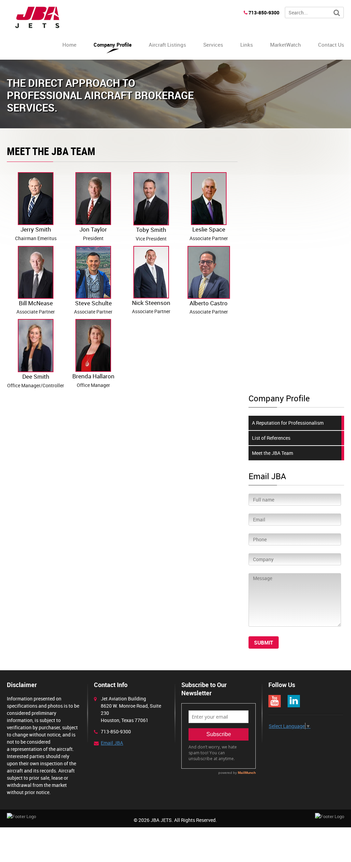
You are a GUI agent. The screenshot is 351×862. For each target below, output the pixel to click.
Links (246, 44)
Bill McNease (35, 307)
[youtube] (274, 701)
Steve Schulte (93, 307)
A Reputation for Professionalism (288, 423)
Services (213, 44)
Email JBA (112, 743)
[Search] (337, 13)
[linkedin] (294, 701)
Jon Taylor (93, 233)
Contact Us (331, 44)
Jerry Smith (36, 233)
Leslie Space (209, 233)
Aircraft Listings (167, 44)
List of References (271, 438)
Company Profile (113, 44)
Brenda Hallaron (93, 380)
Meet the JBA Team (272, 453)
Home (69, 44)
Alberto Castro (209, 307)
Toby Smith (151, 234)
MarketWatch (285, 44)
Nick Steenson (151, 307)
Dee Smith (35, 381)
